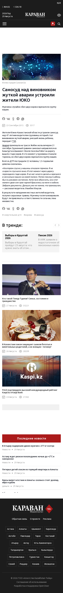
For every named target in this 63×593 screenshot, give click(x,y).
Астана (10, 529)
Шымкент (36, 529)
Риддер (23, 564)
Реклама (47, 519)
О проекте (35, 519)
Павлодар (25, 536)
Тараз (38, 536)
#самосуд (39, 215)
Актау (26, 543)
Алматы (23, 529)
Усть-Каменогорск (43, 543)
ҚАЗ (59, 3)
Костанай (50, 536)
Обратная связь (19, 519)
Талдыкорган (17, 550)
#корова (28, 215)
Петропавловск (16, 557)
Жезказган (49, 564)
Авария (5, 145)
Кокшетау (49, 557)
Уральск (32, 550)
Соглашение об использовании (32, 582)
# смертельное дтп (12, 215)
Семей (11, 564)
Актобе (12, 536)
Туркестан (34, 557)
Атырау (14, 543)
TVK (14, 141)
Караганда (51, 529)
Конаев (35, 564)
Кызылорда (47, 550)
